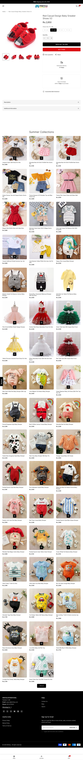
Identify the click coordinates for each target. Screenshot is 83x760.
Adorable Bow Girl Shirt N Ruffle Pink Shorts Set (40, 163)
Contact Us (44, 701)
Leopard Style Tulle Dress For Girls (11, 162)
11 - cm (53, 30)
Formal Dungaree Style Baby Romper (12, 424)
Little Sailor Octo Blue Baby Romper (38, 583)
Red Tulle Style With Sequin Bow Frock (66, 358)
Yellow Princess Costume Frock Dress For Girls (14, 358)
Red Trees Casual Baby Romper (37, 520)
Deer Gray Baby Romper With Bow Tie (39, 456)
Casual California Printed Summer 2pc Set (13, 261)
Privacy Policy (6, 720)
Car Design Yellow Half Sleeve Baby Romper (41, 615)
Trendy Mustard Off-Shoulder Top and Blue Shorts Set (40, 196)
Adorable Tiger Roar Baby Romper (11, 615)
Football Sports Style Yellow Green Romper (40, 551)
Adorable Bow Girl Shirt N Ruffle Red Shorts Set (67, 163)
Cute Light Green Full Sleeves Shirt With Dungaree (66, 229)
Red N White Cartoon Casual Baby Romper (40, 424)
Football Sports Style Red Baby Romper (12, 487)
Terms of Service (6, 725)
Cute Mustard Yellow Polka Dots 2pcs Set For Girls (41, 261)
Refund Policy (6, 723)
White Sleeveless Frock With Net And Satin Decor (40, 359)
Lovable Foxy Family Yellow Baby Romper (13, 679)
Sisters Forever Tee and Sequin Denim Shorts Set (14, 196)
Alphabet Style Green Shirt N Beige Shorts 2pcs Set (40, 229)
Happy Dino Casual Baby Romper (65, 261)
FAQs (43, 704)
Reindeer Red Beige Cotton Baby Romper (13, 551)
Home (4, 11)
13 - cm (68, 30)
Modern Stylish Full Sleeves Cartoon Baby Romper (13, 294)
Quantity (45, 35)
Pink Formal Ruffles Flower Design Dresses (13, 327)
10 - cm (46, 30)
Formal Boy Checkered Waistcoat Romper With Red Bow (40, 294)
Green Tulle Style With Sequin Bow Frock (67, 327)
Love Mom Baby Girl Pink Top (37, 648)
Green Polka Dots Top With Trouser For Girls (40, 679)
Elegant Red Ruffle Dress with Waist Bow (13, 228)
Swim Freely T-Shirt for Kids (9, 583)
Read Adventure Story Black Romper (12, 648)
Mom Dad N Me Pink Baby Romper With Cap (14, 391)
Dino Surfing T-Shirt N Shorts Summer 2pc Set (67, 615)
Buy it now (61, 49)
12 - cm (61, 30)
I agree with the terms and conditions (53, 731)
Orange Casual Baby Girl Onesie (64, 456)
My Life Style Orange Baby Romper (65, 583)
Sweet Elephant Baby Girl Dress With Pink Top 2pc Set (68, 392)
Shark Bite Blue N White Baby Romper (66, 648)
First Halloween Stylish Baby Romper (39, 487)
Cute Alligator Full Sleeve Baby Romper (39, 391)
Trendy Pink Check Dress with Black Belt (67, 195)
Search (43, 706)
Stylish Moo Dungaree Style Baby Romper (13, 456)
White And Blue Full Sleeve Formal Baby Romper (66, 488)
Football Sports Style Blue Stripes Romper (67, 520)
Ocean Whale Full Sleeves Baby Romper (66, 551)
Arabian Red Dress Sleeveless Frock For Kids (41, 327)
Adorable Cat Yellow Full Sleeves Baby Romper (66, 294)
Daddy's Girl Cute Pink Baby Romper (12, 520)
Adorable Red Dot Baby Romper (64, 424)
